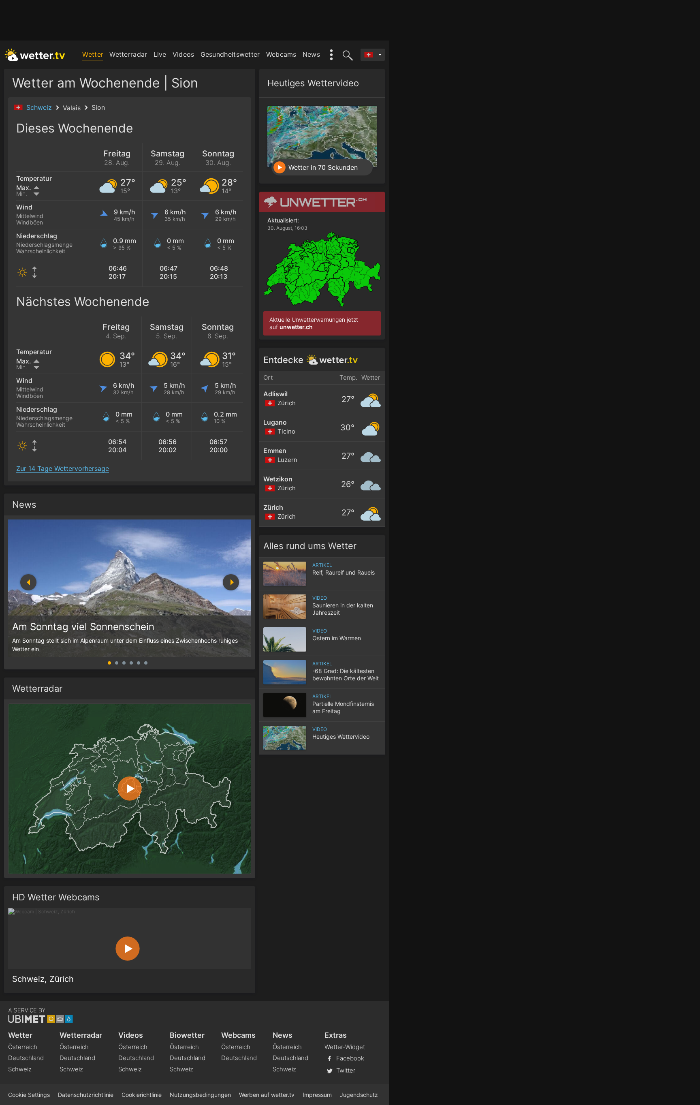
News (311, 54)
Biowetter (187, 1035)
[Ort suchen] (346, 55)
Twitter (345, 1070)
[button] (231, 582)
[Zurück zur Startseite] (35, 55)
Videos (183, 54)
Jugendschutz (359, 1094)
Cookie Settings (29, 1094)
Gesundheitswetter (230, 54)
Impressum (317, 1094)
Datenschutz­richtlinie (85, 1094)
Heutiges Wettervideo (313, 83)
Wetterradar (128, 54)
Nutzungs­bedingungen (200, 1094)
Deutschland (26, 1058)
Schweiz (40, 107)
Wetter (92, 54)
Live (160, 54)
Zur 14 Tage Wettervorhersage (62, 468)
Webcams (281, 54)
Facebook (349, 1058)
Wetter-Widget (344, 1047)
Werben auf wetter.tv (267, 1094)
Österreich (22, 1047)
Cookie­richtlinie (142, 1094)
